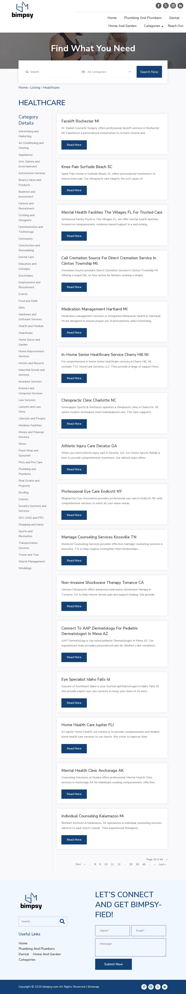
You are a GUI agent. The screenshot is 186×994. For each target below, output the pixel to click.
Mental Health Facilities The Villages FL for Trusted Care (111, 212)
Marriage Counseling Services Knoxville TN (98, 537)
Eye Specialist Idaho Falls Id (85, 679)
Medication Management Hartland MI (94, 309)
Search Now (149, 72)
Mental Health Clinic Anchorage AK (92, 770)
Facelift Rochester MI (80, 121)
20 (130, 864)
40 (143, 864)
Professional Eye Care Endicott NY (91, 491)
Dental (174, 18)
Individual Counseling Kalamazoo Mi (92, 816)
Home (112, 18)
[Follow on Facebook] (158, 6)
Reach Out (175, 26)
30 (137, 864)
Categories (152, 26)
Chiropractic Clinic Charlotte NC (88, 400)
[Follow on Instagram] (173, 6)
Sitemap (93, 987)
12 (119, 864)
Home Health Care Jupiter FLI (87, 724)
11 (112, 864)
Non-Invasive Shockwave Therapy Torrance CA (102, 582)
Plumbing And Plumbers (143, 18)
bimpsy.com (50, 987)
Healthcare (51, 87)
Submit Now (113, 964)
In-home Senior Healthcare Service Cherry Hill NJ (105, 354)
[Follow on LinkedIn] (180, 6)
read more (74, 145)
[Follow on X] (166, 6)
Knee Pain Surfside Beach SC (86, 166)
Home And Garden (122, 26)
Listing (35, 87)
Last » (162, 864)
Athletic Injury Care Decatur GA (89, 446)
